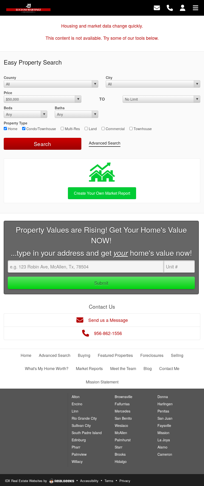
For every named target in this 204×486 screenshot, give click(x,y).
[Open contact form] (157, 7)
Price (8, 92)
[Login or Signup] (182, 7)
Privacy (124, 480)
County (10, 77)
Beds (8, 107)
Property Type (15, 122)
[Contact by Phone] (170, 7)
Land (92, 128)
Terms (108, 480)
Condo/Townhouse (40, 128)
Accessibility (89, 480)
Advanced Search (104, 143)
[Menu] (195, 7)
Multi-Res (72, 128)
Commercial (115, 128)
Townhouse (142, 128)
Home (12, 128)
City (109, 77)
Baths (60, 107)
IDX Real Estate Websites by (26, 480)
